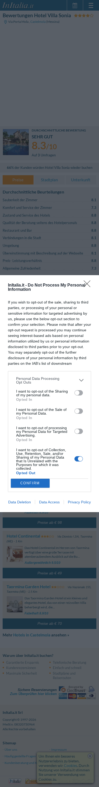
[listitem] (49, 380)
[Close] (89, 285)
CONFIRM (30, 483)
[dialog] (49, 393)
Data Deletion (19, 502)
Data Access (49, 502)
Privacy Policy (79, 502)
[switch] (78, 392)
